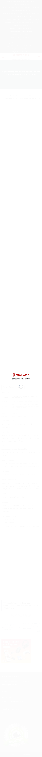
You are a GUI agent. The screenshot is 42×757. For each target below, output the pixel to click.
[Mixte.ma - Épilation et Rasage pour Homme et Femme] (21, 375)
